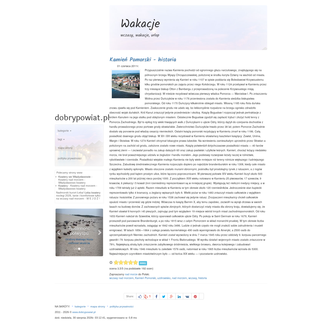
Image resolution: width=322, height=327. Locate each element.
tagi (60, 139)
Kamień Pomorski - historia (142, 59)
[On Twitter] (164, 296)
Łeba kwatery (92, 192)
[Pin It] (195, 296)
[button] (59, 232)
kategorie (64, 130)
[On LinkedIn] (179, 296)
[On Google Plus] (172, 296)
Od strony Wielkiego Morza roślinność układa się (79, 241)
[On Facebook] (156, 296)
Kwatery (63, 185)
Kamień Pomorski (145, 278)
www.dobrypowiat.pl (84, 312)
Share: (130, 296)
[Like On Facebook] (140, 296)
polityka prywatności (69, 158)
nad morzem (179, 278)
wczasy (192, 278)
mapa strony (65, 148)
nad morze (131, 274)
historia (202, 278)
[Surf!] (201, 296)
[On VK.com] (187, 296)
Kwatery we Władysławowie (74, 176)
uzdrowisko (164, 278)
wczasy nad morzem (121, 278)
